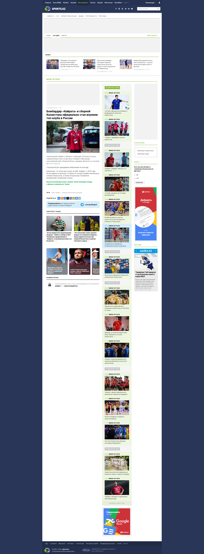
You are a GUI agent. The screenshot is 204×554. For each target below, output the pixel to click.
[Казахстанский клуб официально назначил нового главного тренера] (117, 463)
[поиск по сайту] (158, 9)
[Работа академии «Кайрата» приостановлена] (117, 407)
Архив (119, 543)
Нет (137, 178)
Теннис (93, 3)
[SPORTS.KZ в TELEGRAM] (125, 9)
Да (137, 175)
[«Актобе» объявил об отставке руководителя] (117, 184)
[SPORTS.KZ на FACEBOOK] (116, 9)
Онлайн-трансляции (69, 16)
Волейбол (118, 3)
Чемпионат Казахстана (145, 151)
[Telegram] (79, 198)
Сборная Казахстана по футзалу (72, 192)
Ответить (139, 182)
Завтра (64, 35)
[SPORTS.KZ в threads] (122, 9)
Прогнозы (102, 16)
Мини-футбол (83, 3)
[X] (67, 198)
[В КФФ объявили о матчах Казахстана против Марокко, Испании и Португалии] (117, 208)
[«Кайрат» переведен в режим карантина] (117, 128)
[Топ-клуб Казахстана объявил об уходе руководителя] (117, 432)
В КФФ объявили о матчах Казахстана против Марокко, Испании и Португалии (115, 219)
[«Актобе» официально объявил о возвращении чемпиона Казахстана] (117, 102)
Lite (57, 16)
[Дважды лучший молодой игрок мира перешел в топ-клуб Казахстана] (117, 323)
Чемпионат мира (143, 154)
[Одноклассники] (61, 198)
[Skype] (76, 198)
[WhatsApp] (73, 198)
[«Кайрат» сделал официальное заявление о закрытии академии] (117, 383)
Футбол (66, 3)
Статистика (80, 543)
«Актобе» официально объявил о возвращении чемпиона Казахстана (116, 113)
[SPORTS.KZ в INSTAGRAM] (119, 9)
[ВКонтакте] (58, 198)
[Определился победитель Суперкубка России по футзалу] (117, 235)
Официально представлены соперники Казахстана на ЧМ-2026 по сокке (117, 308)
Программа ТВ (91, 16)
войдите (58, 286)
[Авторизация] (158, 2)
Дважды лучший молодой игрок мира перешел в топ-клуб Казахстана (116, 334)
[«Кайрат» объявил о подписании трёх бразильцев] (117, 487)
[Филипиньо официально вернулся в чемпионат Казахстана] (117, 266)
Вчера (48, 35)
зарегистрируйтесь (71, 286)
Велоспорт (109, 3)
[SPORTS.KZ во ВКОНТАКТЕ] (129, 9)
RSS (126, 543)
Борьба (100, 3)
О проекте (53, 543)
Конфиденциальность (107, 543)
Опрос (137, 162)
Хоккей (73, 3)
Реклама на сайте (92, 543)
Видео (81, 16)
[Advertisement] (102, 26)
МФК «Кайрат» (56, 192)
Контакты (70, 543)
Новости (50, 16)
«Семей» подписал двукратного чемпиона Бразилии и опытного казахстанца (116, 361)
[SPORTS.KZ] (146, 213)
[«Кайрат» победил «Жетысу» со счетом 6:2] (117, 159)
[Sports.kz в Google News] (117, 534)
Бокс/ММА (57, 3)
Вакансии (62, 543)
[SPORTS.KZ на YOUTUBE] (132, 9)
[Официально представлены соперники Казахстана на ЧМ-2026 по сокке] (117, 297)
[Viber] (70, 198)
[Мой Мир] (64, 198)
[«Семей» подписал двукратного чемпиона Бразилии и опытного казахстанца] (117, 350)
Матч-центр (152, 35)
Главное (48, 3)
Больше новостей (117, 503)
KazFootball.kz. (54, 164)
